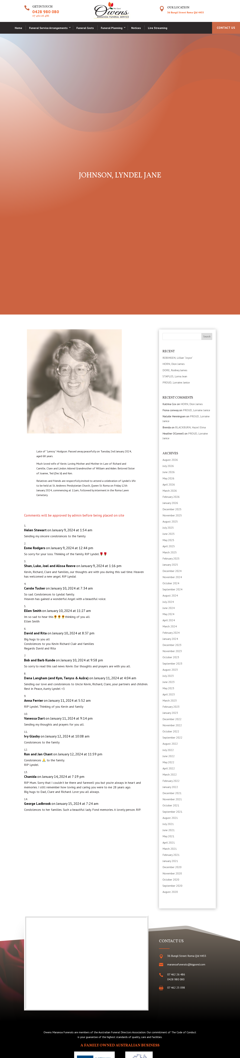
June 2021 (169, 830)
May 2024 (168, 614)
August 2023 (170, 669)
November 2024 (172, 577)
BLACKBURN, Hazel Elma (190, 427)
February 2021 (171, 855)
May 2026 (168, 478)
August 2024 (170, 595)
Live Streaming (157, 28)
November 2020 (172, 873)
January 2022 (170, 787)
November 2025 (172, 515)
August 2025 (170, 521)
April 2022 (169, 768)
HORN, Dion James (174, 364)
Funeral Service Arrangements (48, 28)
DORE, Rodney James (175, 370)
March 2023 (170, 700)
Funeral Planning (111, 28)
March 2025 (170, 552)
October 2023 (171, 657)
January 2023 (170, 713)
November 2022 (172, 725)
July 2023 (168, 676)
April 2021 (169, 842)
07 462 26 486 (40, 16)
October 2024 (171, 583)
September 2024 (172, 589)
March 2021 (170, 848)
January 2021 (170, 861)
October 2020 (171, 879)
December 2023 (172, 645)
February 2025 (171, 558)
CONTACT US (226, 28)
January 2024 (170, 639)
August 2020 (170, 892)
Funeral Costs (85, 28)
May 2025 (168, 540)
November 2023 (172, 651)
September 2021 (172, 811)
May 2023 (168, 688)
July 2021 (168, 824)
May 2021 (168, 836)
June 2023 (169, 682)
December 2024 (172, 571)
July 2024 (168, 602)
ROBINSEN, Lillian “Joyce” (178, 357)
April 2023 (169, 694)
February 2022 (171, 781)
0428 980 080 (45, 11)
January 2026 (170, 503)
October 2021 (171, 805)
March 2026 (170, 490)
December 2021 (172, 793)
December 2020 (172, 867)
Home (18, 28)
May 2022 (168, 762)
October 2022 (171, 731)
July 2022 (168, 750)
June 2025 (169, 533)
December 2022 (172, 719)
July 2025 (168, 527)
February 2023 (171, 706)
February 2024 (171, 632)
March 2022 (170, 774)
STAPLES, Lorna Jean (175, 376)
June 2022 (169, 756)
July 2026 (168, 466)
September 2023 (172, 663)
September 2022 (172, 737)
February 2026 (171, 496)
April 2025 (169, 546)
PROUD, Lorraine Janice (176, 382)
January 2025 (170, 564)
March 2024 (170, 626)
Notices (136, 28)
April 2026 (169, 484)
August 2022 (170, 743)
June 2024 (169, 608)
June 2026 (169, 472)
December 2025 (172, 509)
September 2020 (172, 885)
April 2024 (169, 620)
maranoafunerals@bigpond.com (186, 964)
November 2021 (172, 799)
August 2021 (170, 818)
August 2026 (170, 459)
